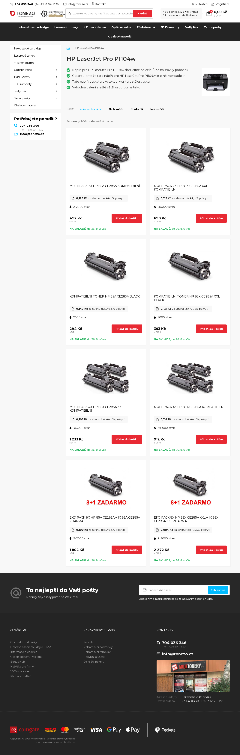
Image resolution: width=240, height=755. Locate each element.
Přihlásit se (218, 589)
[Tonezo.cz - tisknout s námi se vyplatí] (22, 14)
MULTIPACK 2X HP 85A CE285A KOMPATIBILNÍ (105, 186)
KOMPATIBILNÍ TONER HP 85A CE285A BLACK (105, 296)
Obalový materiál (120, 36)
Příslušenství (146, 27)
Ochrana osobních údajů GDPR (30, 647)
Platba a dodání (20, 676)
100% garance (19, 671)
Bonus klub (17, 661)
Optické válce (121, 27)
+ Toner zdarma (94, 27)
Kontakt (100, 4)
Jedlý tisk (191, 27)
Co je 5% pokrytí (93, 661)
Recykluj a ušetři (94, 657)
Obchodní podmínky (23, 642)
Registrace (223, 4)
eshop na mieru (43, 742)
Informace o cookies (23, 652)
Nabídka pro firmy (22, 666)
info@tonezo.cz (78, 4)
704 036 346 (24, 4)
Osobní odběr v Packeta (26, 657)
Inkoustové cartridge (34, 27)
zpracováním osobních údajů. (196, 598)
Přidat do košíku (127, 218)
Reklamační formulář (97, 652)
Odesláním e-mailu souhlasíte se (176, 598)
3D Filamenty (169, 27)
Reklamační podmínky (98, 647)
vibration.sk (68, 742)
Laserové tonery (66, 27)
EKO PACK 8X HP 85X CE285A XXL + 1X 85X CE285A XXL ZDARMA (186, 519)
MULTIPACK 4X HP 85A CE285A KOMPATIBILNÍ (189, 407)
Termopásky (212, 27)
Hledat (142, 13)
